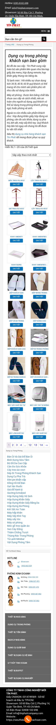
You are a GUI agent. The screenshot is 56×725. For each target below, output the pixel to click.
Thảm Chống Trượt (17, 532)
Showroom (25, 562)
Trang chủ (9, 45)
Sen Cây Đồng (15, 529)
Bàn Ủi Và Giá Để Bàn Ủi (19, 456)
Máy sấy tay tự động (39, 405)
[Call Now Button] (28, 719)
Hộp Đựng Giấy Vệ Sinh (19, 496)
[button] (10, 563)
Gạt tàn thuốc (14, 486)
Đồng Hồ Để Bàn (16, 483)
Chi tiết (16, 184)
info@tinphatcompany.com (25, 7)
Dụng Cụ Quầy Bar (17, 648)
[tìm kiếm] (44, 39)
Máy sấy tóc (14, 519)
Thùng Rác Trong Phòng (20, 535)
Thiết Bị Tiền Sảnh (17, 632)
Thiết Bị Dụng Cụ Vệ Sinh (20, 655)
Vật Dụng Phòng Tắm (18, 542)
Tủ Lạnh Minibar (15, 539)
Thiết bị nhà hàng (17, 617)
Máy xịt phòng (14, 522)
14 (41, 445)
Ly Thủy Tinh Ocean (17, 663)
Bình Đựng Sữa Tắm (18, 459)
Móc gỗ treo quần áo (18, 525)
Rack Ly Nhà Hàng (16, 640)
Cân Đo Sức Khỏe (16, 466)
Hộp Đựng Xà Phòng (18, 506)
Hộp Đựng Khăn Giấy (18, 499)
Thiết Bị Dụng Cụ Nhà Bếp (20, 678)
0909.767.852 (34, 601)
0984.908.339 (33, 577)
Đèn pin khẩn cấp (16, 479)
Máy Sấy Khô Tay (16, 515)
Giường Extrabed (16, 492)
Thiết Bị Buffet (15, 671)
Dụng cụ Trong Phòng (19, 624)
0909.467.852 (36, 594)
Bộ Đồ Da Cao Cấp (17, 463)
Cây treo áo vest (16, 469)
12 (30, 445)
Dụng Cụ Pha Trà (16, 476)
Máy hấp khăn (14, 512)
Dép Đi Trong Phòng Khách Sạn (24, 473)
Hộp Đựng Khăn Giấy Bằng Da (23, 502)
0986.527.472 (34, 581)
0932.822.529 (26, 566)
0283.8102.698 (20, 3)
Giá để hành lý (15, 489)
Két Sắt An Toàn (16, 509)
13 (35, 445)
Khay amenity (16, 237)
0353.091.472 (34, 587)
